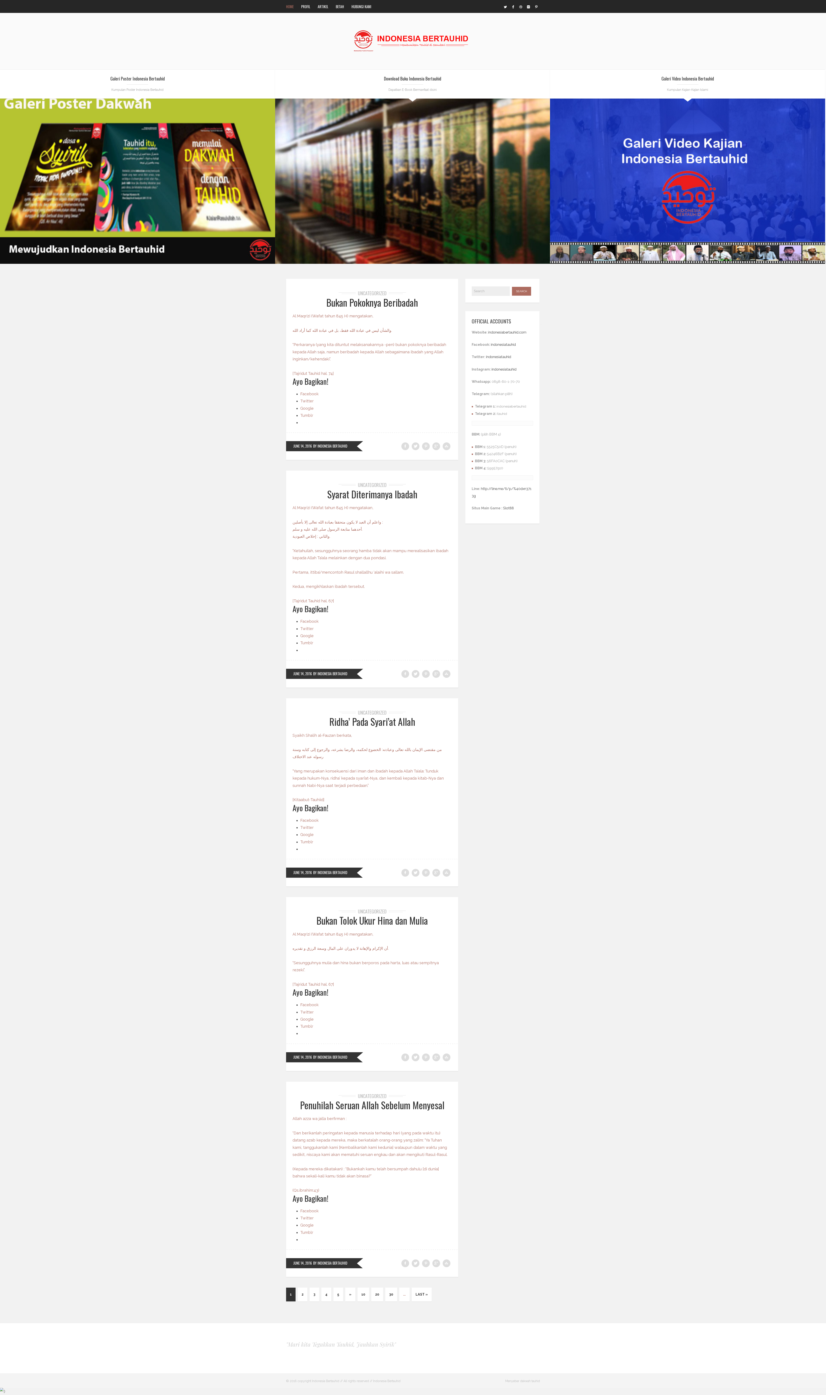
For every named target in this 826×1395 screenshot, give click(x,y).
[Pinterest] (536, 6)
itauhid (502, 414)
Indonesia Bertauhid (387, 1381)
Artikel (323, 6)
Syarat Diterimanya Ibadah (372, 494)
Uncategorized (372, 293)
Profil (305, 6)
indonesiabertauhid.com (507, 332)
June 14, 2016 (302, 446)
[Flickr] (528, 6)
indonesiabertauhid (511, 406)
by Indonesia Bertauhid (330, 446)
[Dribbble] (520, 6)
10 (363, 1294)
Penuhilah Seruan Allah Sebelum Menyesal (372, 1105)
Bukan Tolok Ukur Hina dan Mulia (372, 920)
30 (391, 1294)
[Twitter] (505, 6)
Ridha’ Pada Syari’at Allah (372, 722)
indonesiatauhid (503, 345)
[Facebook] (513, 6)
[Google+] (436, 446)
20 (377, 1294)
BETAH (340, 6)
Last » (422, 1294)
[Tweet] (415, 446)
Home (290, 6)
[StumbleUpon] (446, 446)
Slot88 (508, 508)
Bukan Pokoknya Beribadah (372, 302)
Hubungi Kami (361, 6)
